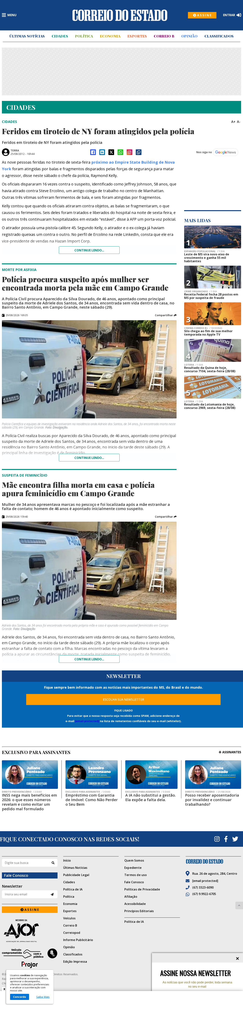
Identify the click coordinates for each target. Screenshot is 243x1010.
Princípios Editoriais (139, 911)
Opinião (189, 36)
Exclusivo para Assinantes (87, 792)
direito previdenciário (22, 792)
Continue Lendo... (89, 458)
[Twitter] (235, 839)
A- (238, 121)
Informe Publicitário (78, 940)
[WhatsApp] (120, 152)
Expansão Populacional (204, 251)
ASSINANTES (231, 752)
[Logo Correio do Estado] (120, 15)
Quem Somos (134, 860)
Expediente (133, 867)
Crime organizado (200, 291)
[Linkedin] (102, 152)
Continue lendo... (89, 250)
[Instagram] (129, 152)
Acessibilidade (135, 903)
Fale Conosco (134, 882)
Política (84, 36)
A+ (233, 121)
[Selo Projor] (30, 958)
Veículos (69, 918)
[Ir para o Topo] (239, 905)
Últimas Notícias (27, 36)
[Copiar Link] (138, 152)
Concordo (19, 997)
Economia (110, 36)
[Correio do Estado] (213, 861)
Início (67, 860)
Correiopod (71, 932)
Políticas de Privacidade (142, 889)
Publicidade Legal (76, 875)
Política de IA (73, 889)
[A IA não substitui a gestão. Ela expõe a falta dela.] (151, 774)
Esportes (137, 36)
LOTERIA (193, 365)
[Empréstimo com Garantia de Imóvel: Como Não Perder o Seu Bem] (91, 774)
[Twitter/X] (111, 152)
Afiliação (130, 896)
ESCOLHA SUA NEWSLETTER (123, 699)
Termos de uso (135, 875)
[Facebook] (93, 152)
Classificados (219, 36)
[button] (166, 315)
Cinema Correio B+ (203, 328)
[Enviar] (52, 894)
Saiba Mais (43, 996)
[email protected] (87, 721)
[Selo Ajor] (30, 931)
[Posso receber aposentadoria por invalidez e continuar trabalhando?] (213, 774)
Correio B (164, 36)
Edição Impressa (75, 961)
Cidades (60, 36)
